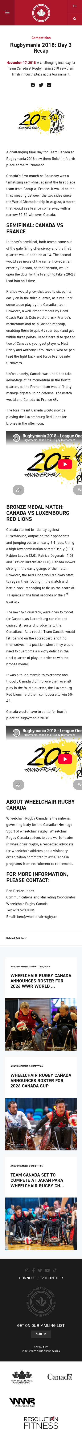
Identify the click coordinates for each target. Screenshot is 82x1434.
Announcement (19, 966)
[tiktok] (55, 1270)
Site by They (41, 1347)
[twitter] (40, 1270)
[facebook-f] (33, 1270)
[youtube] (47, 1270)
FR (75, 6)
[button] (7, 12)
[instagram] (27, 1270)
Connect (27, 1278)
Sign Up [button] (41, 1334)
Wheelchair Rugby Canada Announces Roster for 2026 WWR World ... (41, 980)
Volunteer (52, 1278)
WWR (47, 966)
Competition (41, 37)
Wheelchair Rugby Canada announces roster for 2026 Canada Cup (41, 1080)
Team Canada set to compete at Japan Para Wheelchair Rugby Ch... (37, 1180)
